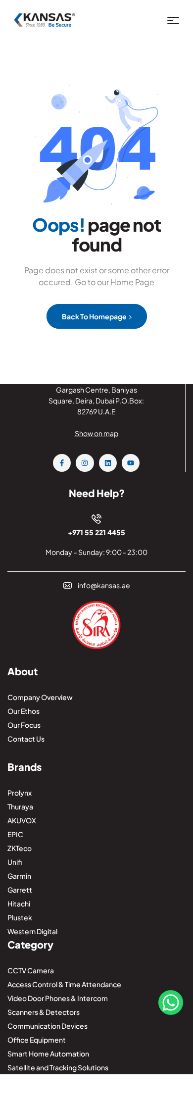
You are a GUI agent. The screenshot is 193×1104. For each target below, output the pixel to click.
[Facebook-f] (62, 463)
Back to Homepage (95, 316)
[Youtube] (131, 463)
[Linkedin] (108, 463)
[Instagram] (85, 463)
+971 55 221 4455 (96, 532)
